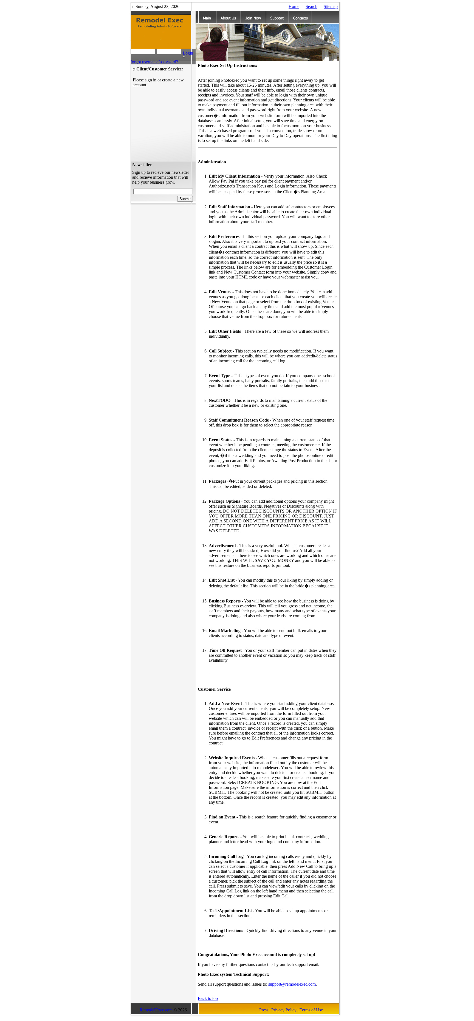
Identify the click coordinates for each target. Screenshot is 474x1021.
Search (311, 6)
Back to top (208, 998)
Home (294, 6)
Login (188, 53)
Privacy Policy (284, 1010)
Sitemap (331, 6)
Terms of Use (311, 1010)
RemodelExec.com (156, 1010)
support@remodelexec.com (292, 984)
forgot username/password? (154, 61)
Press (263, 1010)
